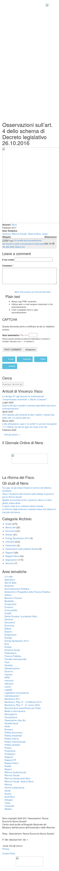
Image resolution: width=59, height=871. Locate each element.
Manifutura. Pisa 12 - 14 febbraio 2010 (23, 701)
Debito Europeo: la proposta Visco (21, 616)
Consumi (9, 607)
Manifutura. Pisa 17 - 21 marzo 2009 (22, 704)
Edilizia (8, 628)
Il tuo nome (8, 259)
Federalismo (10, 653)
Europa (8, 646)
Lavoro (8, 686)
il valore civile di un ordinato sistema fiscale (22, 506)
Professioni (10, 753)
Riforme (8, 784)
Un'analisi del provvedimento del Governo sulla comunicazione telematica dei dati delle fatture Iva (23, 243)
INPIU (7, 677)
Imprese (8, 674)
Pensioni (9, 729)
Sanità (8, 790)
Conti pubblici (11, 610)
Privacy (8, 747)
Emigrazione (10, 634)
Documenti (10, 531)
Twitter (43, 359)
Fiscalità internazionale (15, 659)
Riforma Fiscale (12, 775)
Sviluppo (9, 799)
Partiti (7, 726)
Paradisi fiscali (11, 723)
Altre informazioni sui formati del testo (33, 291)
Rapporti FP (10, 760)
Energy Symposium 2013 (17, 538)
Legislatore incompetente (17, 692)
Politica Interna (12, 738)
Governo (6, 233)
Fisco (7, 662)
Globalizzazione (12, 668)
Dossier (9, 534)
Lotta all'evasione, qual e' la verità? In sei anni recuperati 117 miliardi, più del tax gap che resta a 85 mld (29, 425)
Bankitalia (9, 601)
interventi (9, 680)
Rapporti (9, 552)
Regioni (8, 769)
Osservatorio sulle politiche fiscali (21, 548)
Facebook (26, 359)
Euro (7, 643)
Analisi (8, 523)
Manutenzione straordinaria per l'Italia (23, 708)
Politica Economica (14, 732)
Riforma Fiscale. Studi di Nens (26, 233)
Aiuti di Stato (10, 582)
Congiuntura (10, 604)
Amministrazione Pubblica (17, 588)
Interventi (9, 541)
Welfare (8, 808)
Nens (14, 224)
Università (9, 805)
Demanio (9, 619)
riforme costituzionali (14, 787)
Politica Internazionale (15, 741)
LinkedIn (11, 366)
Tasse (45, 233)
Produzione (10, 750)
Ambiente (9, 585)
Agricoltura (10, 579)
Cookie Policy (8, 853)
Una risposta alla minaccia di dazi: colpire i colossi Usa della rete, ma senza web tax (28, 416)
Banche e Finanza (13, 597)
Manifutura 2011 (12, 698)
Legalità (8, 689)
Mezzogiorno (11, 714)
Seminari (9, 563)
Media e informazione (15, 711)
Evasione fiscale (12, 649)
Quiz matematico (11, 335)
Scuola (8, 793)
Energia (8, 637)
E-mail (11, 359)
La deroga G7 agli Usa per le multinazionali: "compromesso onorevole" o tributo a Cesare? (24, 398)
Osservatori (10, 545)
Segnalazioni (11, 559)
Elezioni (8, 631)
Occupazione (11, 717)
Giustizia (9, 665)
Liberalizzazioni (12, 695)
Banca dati (10, 527)
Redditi (8, 766)
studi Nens (10, 796)
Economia (9, 625)
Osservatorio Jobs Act (15, 720)
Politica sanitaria (12, 744)
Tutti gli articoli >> (12, 434)
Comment (7, 265)
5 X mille (9, 576)
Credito (8, 613)
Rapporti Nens (12, 556)
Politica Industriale (13, 735)
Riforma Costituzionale (15, 772)
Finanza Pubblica (13, 656)
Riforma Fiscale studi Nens (17, 778)
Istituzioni (9, 683)
